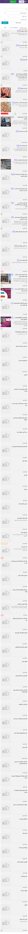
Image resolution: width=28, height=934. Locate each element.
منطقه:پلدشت (24, 113)
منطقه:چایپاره (24, 815)
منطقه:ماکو (25, 314)
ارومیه (21, 1)
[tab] (23, 27)
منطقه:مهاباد (25, 199)
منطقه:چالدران (24, 371)
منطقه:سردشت (24, 901)
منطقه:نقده (25, 70)
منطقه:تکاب (25, 615)
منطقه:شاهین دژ (24, 142)
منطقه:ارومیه (25, 42)
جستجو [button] (5, 23)
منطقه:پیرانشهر (24, 758)
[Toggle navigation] (2, 1)
